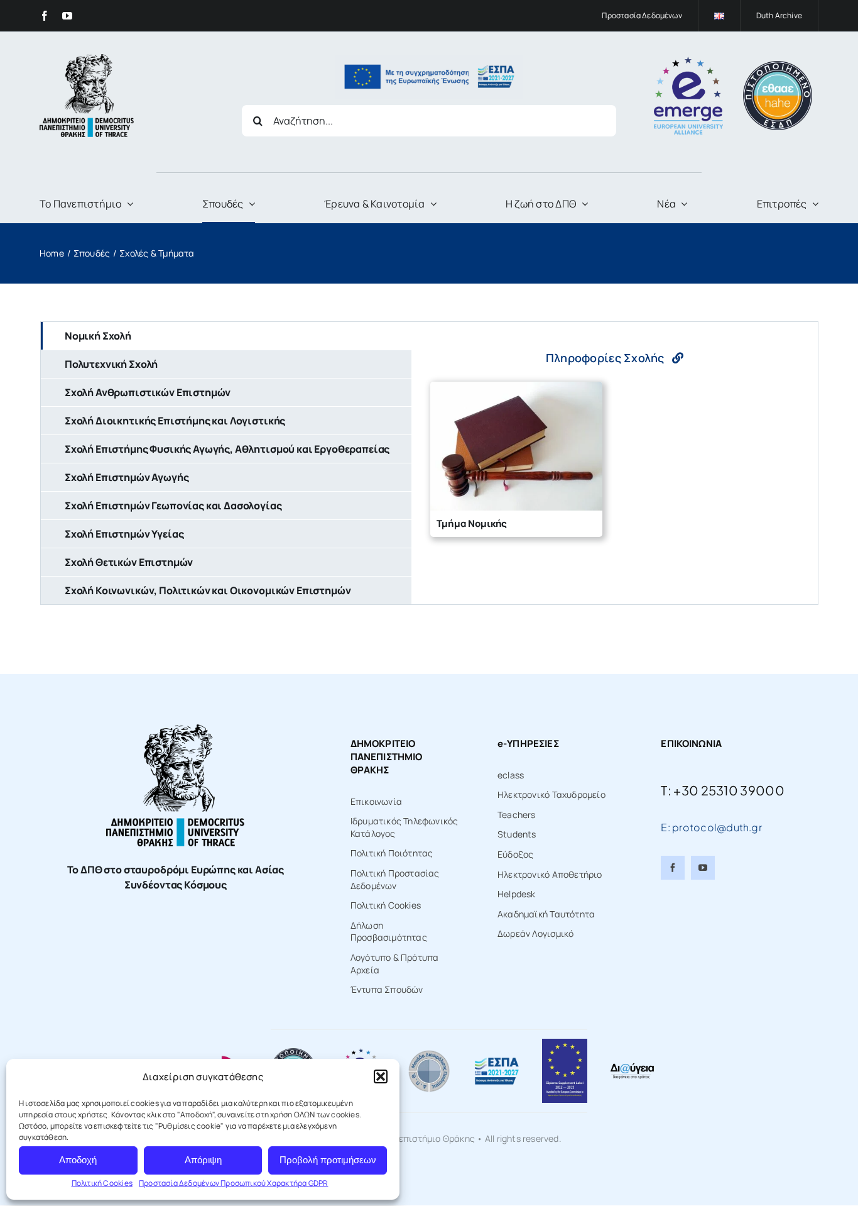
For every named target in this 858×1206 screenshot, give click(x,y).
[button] (380, 1076)
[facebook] (45, 16)
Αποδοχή (78, 1159)
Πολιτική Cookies (102, 1183)
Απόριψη (203, 1159)
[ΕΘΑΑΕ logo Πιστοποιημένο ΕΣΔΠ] (777, 65)
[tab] (226, 336)
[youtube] (67, 16)
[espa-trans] (429, 59)
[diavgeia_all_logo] (631, 1066)
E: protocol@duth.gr (711, 827)
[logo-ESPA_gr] (496, 1061)
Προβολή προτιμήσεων (328, 1159)
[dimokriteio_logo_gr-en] (87, 58)
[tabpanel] (614, 463)
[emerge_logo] (688, 61)
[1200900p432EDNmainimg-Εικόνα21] (429, 1052)
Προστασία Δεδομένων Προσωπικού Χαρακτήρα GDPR (233, 1183)
